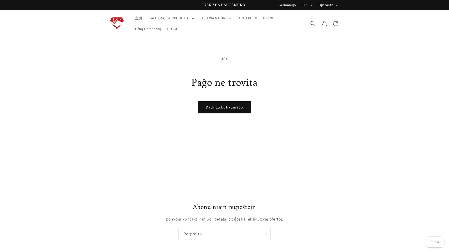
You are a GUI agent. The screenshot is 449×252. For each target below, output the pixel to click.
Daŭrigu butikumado (224, 107)
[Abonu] (265, 234)
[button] (171, 18)
